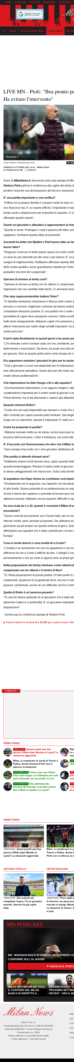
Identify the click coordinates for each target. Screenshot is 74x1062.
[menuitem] (4, 31)
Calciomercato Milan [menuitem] (32, 30)
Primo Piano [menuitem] (56, 30)
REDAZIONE (49, 2)
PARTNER (35, 2)
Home (8, 2)
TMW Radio (65, 2)
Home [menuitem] (13, 30)
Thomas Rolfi (13, 170)
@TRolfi (31, 170)
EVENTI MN (20, 2)
